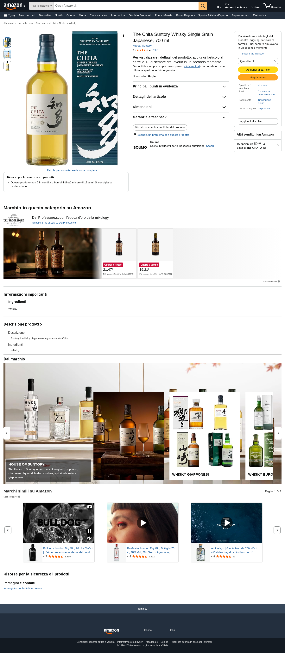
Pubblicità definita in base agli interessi (191, 642)
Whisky (73, 23)
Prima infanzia (163, 15)
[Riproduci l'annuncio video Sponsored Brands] (143, 522)
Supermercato (240, 15)
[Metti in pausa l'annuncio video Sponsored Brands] (89, 531)
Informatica (118, 15)
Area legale (152, 642)
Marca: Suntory (142, 45)
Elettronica (259, 15)
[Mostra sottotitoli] (89, 507)
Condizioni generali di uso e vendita (96, 642)
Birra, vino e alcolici (45, 23)
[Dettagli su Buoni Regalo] (194, 15)
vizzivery (262, 85)
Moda (82, 15)
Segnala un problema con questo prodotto (163, 134)
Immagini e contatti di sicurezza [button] (22, 588)
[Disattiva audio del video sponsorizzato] (89, 538)
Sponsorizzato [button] (270, 281)
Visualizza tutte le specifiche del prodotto (160, 127)
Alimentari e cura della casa (18, 23)
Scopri (210, 145)
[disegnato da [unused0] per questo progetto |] (13, 220)
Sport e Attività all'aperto (213, 15)
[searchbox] (126, 6)
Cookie (164, 642)
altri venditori (192, 66)
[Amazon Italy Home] (111, 632)
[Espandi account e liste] (247, 7)
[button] (9, 15)
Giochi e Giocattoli (140, 15)
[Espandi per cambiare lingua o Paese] (220, 7)
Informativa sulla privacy (130, 642)
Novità (59, 15)
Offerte (70, 15)
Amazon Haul (27, 15)
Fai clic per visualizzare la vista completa (72, 170)
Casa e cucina (98, 15)
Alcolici (62, 23)
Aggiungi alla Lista (251, 121)
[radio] (7, 42)
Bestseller (45, 15)
